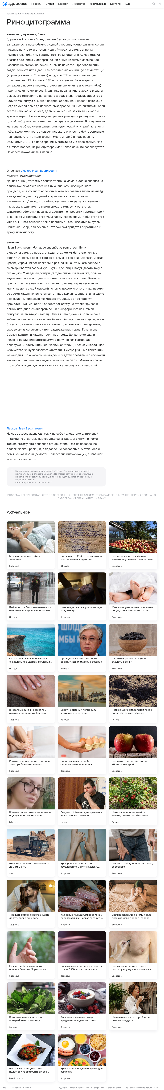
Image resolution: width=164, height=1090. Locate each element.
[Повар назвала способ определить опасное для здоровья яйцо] (82, 750)
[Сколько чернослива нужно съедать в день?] (133, 648)
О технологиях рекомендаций (138, 1087)
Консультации (14, 13)
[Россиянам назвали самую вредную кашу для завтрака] (82, 1006)
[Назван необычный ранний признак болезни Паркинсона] (31, 955)
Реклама (27, 1087)
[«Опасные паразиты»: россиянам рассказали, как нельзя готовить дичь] (82, 904)
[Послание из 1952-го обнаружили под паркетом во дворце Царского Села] (82, 545)
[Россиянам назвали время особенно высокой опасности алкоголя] (133, 1058)
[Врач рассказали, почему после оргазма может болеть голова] (133, 904)
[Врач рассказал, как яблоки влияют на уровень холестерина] (133, 545)
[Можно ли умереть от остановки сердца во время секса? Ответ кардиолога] (133, 596)
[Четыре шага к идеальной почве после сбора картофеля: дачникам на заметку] (133, 699)
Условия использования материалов (87, 1087)
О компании (15, 1087)
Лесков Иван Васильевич (39, 170)
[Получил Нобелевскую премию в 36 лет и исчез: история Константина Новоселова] (82, 801)
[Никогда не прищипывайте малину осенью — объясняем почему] (133, 801)
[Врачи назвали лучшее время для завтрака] (82, 1058)
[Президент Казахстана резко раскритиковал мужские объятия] (82, 648)
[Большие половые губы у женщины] (31, 545)
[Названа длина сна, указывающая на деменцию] (82, 596)
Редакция (62, 1087)
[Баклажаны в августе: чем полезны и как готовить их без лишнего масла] (31, 1058)
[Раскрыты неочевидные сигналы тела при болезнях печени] (31, 750)
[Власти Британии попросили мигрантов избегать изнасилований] (82, 699)
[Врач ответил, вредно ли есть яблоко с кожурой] (133, 750)
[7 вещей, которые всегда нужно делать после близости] (31, 904)
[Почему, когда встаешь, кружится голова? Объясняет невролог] (82, 955)
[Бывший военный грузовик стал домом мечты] (31, 853)
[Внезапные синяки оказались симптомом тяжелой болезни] (31, 699)
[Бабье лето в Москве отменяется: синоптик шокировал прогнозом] (31, 596)
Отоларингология (34, 13)
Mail (5, 1087)
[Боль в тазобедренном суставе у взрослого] (133, 853)
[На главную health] (17, 4)
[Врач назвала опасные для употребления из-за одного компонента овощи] (31, 1006)
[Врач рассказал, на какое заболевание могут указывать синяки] (82, 853)
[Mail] (5, 4)
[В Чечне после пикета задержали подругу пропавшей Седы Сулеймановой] (31, 801)
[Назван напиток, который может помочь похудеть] (133, 1006)
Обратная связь (114, 1087)
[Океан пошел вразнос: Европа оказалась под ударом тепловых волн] (31, 648)
